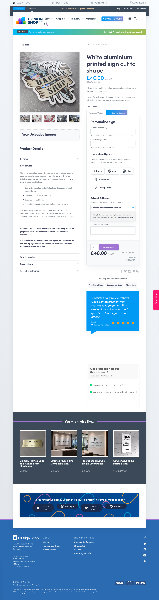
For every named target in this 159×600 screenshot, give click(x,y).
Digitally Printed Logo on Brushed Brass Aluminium (32, 463)
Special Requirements (99, 224)
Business (32, 8)
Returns (77, 549)
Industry (75, 18)
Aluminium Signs (100, 44)
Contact (46, 542)
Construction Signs (114, 285)
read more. (92, 106)
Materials (91, 18)
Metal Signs (131, 285)
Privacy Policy (49, 549)
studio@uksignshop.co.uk (125, 217)
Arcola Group (37, 585)
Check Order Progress (84, 542)
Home (19, 8)
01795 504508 (18, 558)
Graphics (61, 18)
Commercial (19, 546)
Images (25, 44)
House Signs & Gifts (82, 553)
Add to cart (109, 247)
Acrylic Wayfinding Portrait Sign (123, 462)
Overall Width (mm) (98, 127)
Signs (47, 18)
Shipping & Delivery (82, 545)
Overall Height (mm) (99, 139)
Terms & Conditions (51, 545)
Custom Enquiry (113, 18)
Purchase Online (96, 112)
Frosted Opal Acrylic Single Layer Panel (93, 462)
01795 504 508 (45, 508)
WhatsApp (69, 506)
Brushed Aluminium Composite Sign (62, 462)
